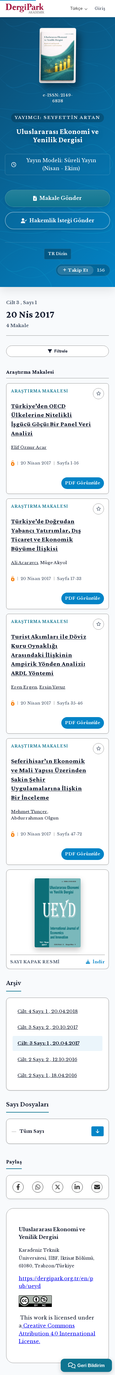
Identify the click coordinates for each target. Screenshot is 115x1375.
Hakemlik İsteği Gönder (61, 220)
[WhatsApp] (37, 1187)
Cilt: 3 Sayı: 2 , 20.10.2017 (47, 1027)
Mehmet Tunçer (29, 811)
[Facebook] (18, 1187)
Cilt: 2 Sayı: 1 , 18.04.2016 (47, 1075)
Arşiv (13, 983)
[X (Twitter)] (57, 1187)
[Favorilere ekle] (98, 393)
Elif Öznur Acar (29, 447)
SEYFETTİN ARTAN (72, 117)
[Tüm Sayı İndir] (97, 1131)
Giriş (100, 8)
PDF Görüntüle (82, 483)
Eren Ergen (24, 687)
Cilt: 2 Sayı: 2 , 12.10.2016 (47, 1059)
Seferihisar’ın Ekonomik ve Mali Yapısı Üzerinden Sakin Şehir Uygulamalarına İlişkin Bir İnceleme (48, 779)
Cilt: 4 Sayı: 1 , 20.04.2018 (47, 1011)
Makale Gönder (60, 198)
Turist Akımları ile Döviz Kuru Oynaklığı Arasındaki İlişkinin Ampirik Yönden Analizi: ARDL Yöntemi (48, 655)
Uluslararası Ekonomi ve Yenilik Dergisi (57, 135)
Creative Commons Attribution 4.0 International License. (57, 1333)
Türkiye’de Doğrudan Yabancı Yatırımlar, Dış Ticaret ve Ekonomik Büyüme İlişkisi (46, 535)
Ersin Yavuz (52, 687)
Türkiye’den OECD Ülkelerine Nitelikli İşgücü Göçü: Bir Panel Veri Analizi (51, 419)
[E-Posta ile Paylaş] (96, 1187)
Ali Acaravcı (24, 562)
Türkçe (76, 8)
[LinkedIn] (77, 1187)
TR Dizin (57, 253)
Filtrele (60, 351)
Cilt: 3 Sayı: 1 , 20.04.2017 (48, 1043)
